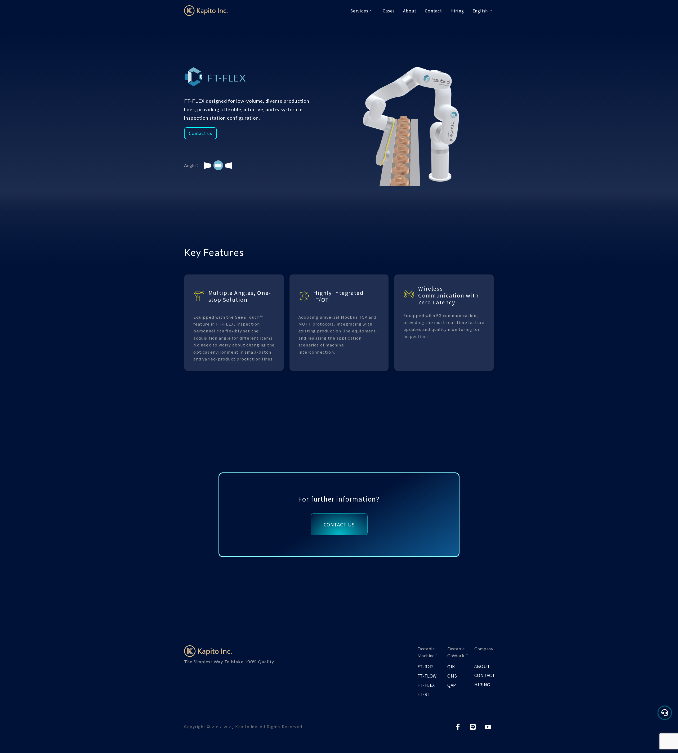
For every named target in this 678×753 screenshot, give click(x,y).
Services (359, 10)
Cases (389, 10)
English (480, 10)
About (409, 10)
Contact (433, 10)
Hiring (457, 10)
